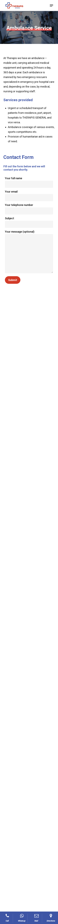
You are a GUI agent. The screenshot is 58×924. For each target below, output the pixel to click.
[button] (51, 5)
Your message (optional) (19, 231)
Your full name (13, 178)
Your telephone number (19, 204)
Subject (9, 218)
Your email (11, 191)
